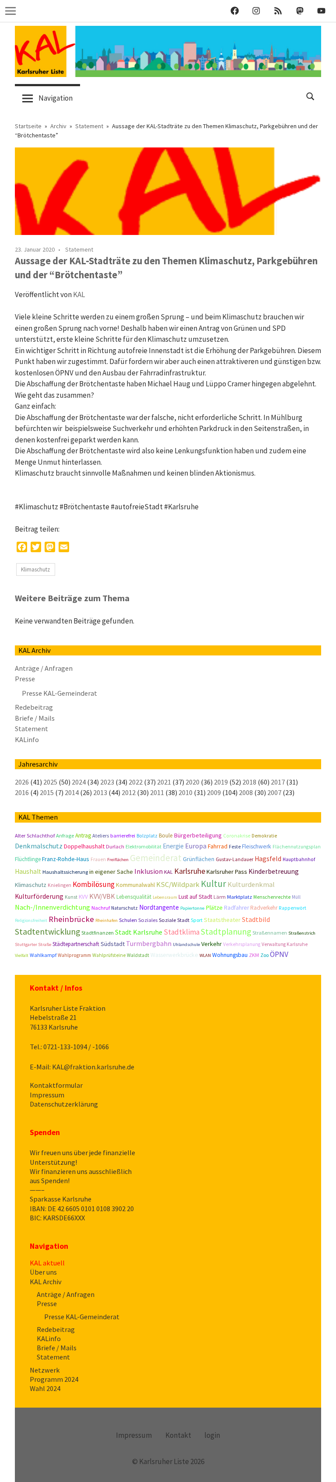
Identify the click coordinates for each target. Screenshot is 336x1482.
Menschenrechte (271, 897)
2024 (79, 782)
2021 (164, 782)
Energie (173, 846)
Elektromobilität (143, 846)
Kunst (71, 897)
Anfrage (65, 835)
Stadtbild (256, 919)
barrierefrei (122, 835)
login (212, 1435)
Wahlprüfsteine (109, 955)
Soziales (148, 920)
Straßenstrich (301, 933)
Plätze (214, 907)
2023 (107, 782)
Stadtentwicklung (47, 931)
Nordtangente (159, 907)
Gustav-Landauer (234, 859)
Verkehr (211, 944)
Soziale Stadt (174, 920)
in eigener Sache (111, 872)
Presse (25, 678)
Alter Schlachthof (35, 835)
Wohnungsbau (230, 955)
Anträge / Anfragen (44, 668)
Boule (165, 835)
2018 (249, 782)
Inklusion (148, 871)
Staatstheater (222, 920)
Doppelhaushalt (84, 846)
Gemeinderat (156, 858)
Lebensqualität (133, 896)
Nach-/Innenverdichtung (52, 907)
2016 (22, 792)
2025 (50, 782)
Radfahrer (236, 907)
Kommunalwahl (135, 885)
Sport (197, 920)
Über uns (43, 1272)
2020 (193, 782)
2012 (129, 792)
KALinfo (27, 739)
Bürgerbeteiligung (198, 835)
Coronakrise (236, 836)
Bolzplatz (147, 836)
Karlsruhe (189, 871)
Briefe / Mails (35, 718)
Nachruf (100, 907)
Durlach (115, 846)
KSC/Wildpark (178, 884)
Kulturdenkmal (251, 884)
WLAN (205, 955)
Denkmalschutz (39, 845)
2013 (100, 792)
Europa (195, 846)
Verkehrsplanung (241, 944)
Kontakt (178, 1435)
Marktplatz (239, 896)
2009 (214, 792)
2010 (185, 792)
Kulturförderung (39, 896)
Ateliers (100, 835)
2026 (22, 782)
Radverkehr (263, 907)
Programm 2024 (54, 1379)
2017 (278, 782)
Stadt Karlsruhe (138, 932)
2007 (274, 792)
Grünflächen (198, 859)
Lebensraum (165, 897)
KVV (83, 896)
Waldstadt (138, 955)
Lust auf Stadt (195, 896)
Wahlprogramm (74, 955)
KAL (79, 294)
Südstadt (113, 944)
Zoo (264, 955)
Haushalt (28, 871)
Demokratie (264, 836)
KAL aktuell (47, 1262)
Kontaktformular (56, 1085)
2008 (246, 792)
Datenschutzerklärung (64, 1104)
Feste (235, 847)
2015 (47, 792)
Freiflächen (118, 859)
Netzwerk (45, 1370)
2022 (136, 782)
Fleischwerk (256, 846)
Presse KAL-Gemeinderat (59, 693)
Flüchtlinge (28, 859)
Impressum (47, 1094)
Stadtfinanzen (97, 932)
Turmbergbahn (149, 943)
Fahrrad (218, 846)
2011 (157, 792)
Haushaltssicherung (65, 872)
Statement (79, 249)
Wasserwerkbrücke (174, 955)
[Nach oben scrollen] (320, 1466)
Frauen (98, 859)
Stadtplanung (226, 931)
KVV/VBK (102, 896)
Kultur (213, 884)
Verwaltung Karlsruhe (285, 944)
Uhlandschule (186, 944)
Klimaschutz (35, 569)
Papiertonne (192, 908)
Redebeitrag (34, 707)
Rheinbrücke (71, 919)
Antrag (83, 835)
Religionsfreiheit (31, 920)
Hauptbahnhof (299, 859)
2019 (221, 782)
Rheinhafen (106, 920)
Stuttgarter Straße (33, 944)
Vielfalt (21, 955)
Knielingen (59, 885)
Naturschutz (124, 908)
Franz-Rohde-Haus (65, 859)
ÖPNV (279, 954)
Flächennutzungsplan (297, 847)
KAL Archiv (46, 1281)
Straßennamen (269, 932)
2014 (72, 792)
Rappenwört (292, 908)
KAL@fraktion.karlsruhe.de (93, 1066)
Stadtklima (182, 932)
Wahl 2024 (45, 1388)
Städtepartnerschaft (75, 944)
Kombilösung (94, 884)
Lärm (220, 896)
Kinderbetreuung (273, 871)
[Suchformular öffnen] (310, 95)
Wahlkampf (43, 955)
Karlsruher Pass (226, 872)
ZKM (254, 955)
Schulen (128, 920)
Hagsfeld (268, 859)
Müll (296, 897)
